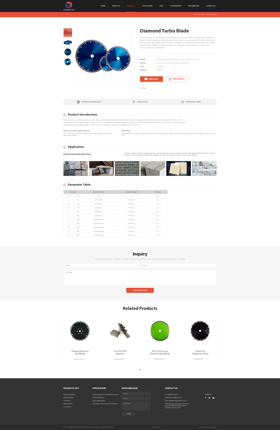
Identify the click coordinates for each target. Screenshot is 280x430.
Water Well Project (99, 398)
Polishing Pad (67, 404)
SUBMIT (128, 414)
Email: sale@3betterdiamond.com (176, 401)
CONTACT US (210, 6)
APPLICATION (147, 6)
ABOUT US (116, 6)
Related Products (140, 308)
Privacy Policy (156, 427)
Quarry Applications (99, 401)
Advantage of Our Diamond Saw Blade (105, 404)
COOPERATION (175, 6)
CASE (161, 6)
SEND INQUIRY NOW (140, 290)
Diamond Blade (211, 14)
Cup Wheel (66, 401)
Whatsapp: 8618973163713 (173, 398)
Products (202, 14)
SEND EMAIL (153, 79)
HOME (103, 6)
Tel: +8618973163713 (171, 394)
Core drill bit (67, 407)
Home (195, 14)
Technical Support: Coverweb (208, 427)
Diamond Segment (69, 394)
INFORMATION (193, 6)
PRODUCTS (131, 6)
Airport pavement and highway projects (106, 394)
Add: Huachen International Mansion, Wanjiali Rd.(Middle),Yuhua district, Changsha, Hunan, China (177, 406)
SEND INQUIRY (179, 79)
